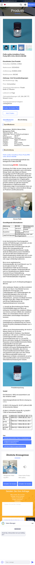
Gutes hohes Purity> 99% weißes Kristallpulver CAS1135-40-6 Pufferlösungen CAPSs (9, 477)
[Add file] (2, 562)
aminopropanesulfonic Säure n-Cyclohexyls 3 (17, 438)
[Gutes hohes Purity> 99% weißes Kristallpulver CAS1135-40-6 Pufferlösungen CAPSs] (10, 467)
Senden (30, 520)
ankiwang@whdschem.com (10, 1)
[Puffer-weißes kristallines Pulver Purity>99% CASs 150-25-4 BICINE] (17, 31)
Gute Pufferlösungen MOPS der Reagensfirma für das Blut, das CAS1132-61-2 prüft (25, 477)
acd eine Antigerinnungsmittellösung (14, 446)
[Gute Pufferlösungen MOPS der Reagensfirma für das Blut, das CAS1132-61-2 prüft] (25, 467)
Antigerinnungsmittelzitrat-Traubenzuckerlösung (11, 442)
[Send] (32, 562)
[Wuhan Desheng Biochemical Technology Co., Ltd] (7, 4)
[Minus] (32, 523)
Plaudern (31, 5)
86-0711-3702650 (29, 1)
